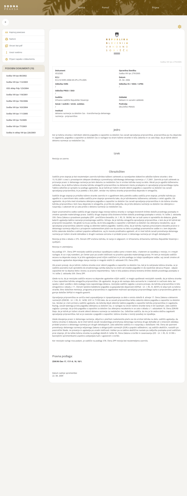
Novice (81, 7)
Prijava (155, 7)
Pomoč (105, 7)
